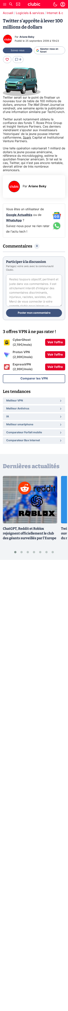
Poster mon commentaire (34, 313)
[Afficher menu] (5, 4)
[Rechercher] (10, 4)
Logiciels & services (30, 13)
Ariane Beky (26, 37)
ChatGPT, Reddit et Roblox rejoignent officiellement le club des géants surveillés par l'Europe (29, 533)
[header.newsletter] (18, 4)
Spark (27, 137)
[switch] (55, 4)
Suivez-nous (17, 50)
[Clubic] (34, 4)
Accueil (8, 13)
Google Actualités (19, 214)
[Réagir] (7, 59)
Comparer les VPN (34, 378)
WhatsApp (14, 220)
